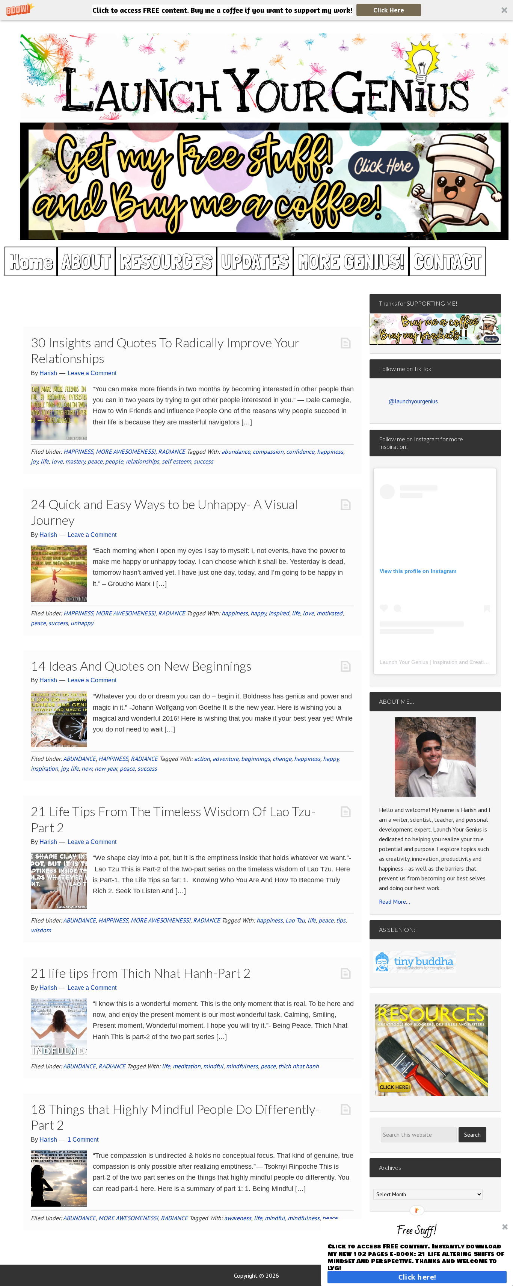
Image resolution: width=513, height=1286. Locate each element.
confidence (300, 451)
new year (106, 768)
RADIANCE (171, 451)
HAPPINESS (78, 451)
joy (34, 461)
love (57, 461)
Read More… (394, 901)
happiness (330, 451)
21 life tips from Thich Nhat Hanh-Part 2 (141, 972)
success (203, 461)
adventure (225, 758)
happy (258, 613)
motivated (330, 613)
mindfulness (242, 1066)
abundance (236, 451)
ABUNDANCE (79, 758)
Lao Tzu (295, 920)
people (114, 461)
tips (341, 920)
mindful (213, 1066)
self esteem (176, 461)
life (45, 461)
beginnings (255, 758)
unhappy (82, 623)
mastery (75, 461)
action (202, 758)
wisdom (41, 930)
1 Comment (83, 1139)
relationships (142, 461)
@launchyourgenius (413, 401)
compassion (268, 451)
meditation (187, 1066)
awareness (237, 1218)
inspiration (44, 768)
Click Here (388, 10)
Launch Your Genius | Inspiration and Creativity (436, 662)
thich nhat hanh (298, 1066)
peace (95, 461)
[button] (256, 10)
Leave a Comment (92, 373)
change (282, 758)
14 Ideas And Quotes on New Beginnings (141, 665)
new (86, 768)
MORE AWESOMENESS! (125, 451)
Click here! (417, 1276)
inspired (279, 613)
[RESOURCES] (431, 1050)
